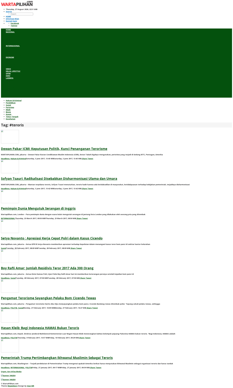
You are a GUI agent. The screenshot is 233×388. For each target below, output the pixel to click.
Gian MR (30, 386)
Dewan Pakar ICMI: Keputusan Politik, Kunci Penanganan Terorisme (54, 149)
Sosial (3, 248)
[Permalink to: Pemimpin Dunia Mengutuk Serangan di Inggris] (10, 202)
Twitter (14, 26)
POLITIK (14, 308)
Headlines (5, 158)
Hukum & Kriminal (18, 158)
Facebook (15, 23)
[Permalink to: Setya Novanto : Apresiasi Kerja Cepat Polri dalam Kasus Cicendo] (10, 232)
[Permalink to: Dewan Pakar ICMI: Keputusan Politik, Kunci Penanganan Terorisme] (10, 143)
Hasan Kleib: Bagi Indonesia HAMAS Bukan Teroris (40, 328)
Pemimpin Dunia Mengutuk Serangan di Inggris (38, 208)
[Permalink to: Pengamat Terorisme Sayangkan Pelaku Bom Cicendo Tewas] (10, 292)
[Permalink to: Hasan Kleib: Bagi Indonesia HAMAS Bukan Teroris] (10, 322)
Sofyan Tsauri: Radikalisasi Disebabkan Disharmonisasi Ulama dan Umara (59, 178)
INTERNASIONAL (8, 218)
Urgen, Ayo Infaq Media (11, 371)
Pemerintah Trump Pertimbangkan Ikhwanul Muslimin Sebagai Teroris (57, 357)
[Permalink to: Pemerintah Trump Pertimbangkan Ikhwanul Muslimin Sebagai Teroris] (10, 352)
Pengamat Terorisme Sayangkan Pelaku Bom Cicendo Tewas (48, 298)
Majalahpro (12, 386)
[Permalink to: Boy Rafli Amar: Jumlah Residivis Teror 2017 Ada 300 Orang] (10, 262)
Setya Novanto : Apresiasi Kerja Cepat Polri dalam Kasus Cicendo (52, 238)
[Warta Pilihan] (17, 5)
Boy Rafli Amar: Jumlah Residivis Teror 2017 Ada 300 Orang (47, 268)
